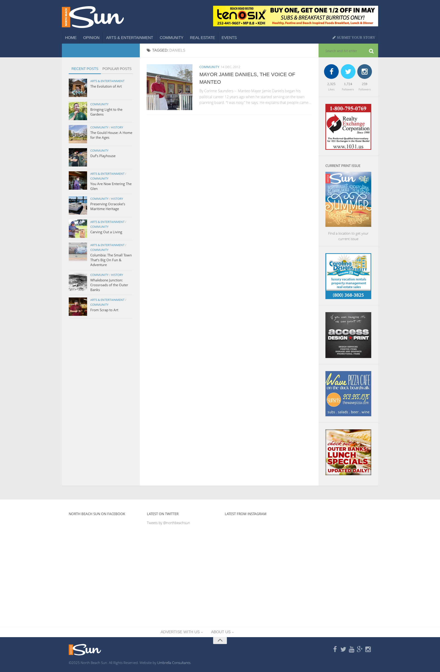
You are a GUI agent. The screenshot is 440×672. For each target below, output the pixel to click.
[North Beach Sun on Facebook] (335, 649)
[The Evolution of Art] (78, 88)
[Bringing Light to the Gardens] (78, 111)
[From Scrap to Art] (78, 306)
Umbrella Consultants (173, 662)
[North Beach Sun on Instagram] (368, 649)
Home (71, 38)
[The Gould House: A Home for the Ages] (78, 134)
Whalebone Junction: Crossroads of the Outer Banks (109, 285)
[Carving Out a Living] (78, 228)
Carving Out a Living (106, 232)
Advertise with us (180, 632)
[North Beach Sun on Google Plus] (360, 649)
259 (364, 84)
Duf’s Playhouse (103, 155)
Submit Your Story (355, 37)
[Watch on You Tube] (351, 649)
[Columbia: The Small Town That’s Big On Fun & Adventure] (78, 252)
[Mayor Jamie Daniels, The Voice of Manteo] (169, 87)
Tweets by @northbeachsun (168, 522)
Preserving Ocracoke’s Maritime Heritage (107, 206)
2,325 (331, 84)
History (117, 127)
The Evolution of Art (106, 86)
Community (171, 38)
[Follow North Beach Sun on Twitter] (343, 649)
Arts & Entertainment (129, 38)
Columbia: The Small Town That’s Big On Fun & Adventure (111, 260)
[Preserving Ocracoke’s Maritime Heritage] (78, 205)
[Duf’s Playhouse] (78, 157)
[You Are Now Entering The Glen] (78, 180)
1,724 (348, 84)
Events (229, 38)
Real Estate (202, 38)
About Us (221, 632)
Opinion (91, 38)
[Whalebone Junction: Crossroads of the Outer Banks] (78, 281)
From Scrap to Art (104, 310)
